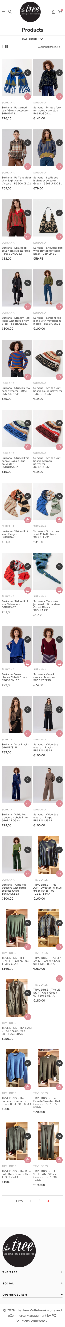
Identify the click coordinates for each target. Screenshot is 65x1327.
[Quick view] (27, 72)
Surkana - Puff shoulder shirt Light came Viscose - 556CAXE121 (17, 180)
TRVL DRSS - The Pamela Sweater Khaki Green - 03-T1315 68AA (47, 1103)
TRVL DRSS (40, 879)
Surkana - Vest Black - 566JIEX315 (16, 746)
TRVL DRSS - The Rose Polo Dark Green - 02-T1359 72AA (16, 1174)
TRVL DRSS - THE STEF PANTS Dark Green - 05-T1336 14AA (45, 1176)
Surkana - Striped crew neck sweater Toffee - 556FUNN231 (16, 391)
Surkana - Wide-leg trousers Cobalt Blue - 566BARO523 (16, 817)
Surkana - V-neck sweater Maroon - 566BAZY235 (44, 677)
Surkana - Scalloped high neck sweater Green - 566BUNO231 (47, 180)
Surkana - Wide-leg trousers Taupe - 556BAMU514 (45, 817)
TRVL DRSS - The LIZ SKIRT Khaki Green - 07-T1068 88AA (46, 992)
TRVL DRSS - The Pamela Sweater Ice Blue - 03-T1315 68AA (17, 1101)
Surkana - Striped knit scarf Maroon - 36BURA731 (15, 604)
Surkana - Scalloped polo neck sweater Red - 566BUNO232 (16, 250)
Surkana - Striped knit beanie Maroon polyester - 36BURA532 (47, 462)
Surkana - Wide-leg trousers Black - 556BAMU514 (45, 747)
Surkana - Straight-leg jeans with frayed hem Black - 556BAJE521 (16, 320)
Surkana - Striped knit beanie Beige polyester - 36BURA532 (47, 391)
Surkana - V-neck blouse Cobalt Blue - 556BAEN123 (15, 677)
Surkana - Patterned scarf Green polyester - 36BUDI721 (16, 110)
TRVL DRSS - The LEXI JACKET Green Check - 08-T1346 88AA (47, 960)
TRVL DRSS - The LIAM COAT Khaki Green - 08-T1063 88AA (17, 1030)
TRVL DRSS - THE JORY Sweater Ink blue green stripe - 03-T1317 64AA (47, 889)
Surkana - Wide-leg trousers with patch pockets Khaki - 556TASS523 (14, 889)
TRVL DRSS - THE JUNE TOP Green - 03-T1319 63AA (16, 960)
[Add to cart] (27, 96)
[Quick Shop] (59, 96)
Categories (30, 39)
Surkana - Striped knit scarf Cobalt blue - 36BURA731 (47, 534)
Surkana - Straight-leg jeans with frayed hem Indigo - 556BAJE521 (47, 320)
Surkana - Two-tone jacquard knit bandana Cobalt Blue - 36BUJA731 (46, 606)
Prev (19, 1201)
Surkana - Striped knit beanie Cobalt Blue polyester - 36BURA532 (15, 462)
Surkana (8, 102)
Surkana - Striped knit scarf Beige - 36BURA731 (15, 534)
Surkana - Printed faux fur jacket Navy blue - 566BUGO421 (47, 110)
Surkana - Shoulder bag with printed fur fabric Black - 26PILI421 (48, 250)
